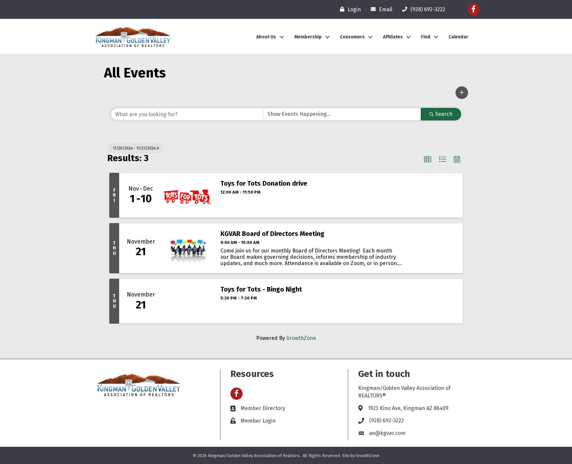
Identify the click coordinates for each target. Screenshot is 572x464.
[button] (461, 92)
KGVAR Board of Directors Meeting (272, 233)
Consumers (352, 37)
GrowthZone (301, 338)
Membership (308, 37)
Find (425, 37)
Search (444, 114)
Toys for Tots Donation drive (263, 183)
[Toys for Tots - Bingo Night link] (188, 301)
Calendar (458, 37)
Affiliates (393, 37)
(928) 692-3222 (386, 420)
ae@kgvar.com (387, 433)
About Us (266, 37)
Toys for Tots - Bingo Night (261, 289)
